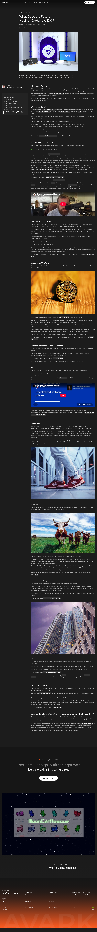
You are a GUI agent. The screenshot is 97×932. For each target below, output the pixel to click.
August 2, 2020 (58, 358)
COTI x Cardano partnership (52, 672)
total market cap (59, 93)
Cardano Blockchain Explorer (47, 136)
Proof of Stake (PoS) (48, 110)
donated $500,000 (45, 169)
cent (69, 187)
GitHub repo (63, 378)
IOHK (79, 112)
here (36, 575)
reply (32, 185)
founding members (54, 154)
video (52, 183)
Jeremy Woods (64, 112)
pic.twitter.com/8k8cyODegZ (54, 177)
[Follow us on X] (3, 901)
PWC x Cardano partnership (52, 598)
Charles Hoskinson (43, 112)
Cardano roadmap (45, 693)
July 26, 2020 (57, 707)
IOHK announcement (87, 723)
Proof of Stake (64, 317)
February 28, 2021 (59, 180)
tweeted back (72, 185)
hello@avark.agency (10, 893)
